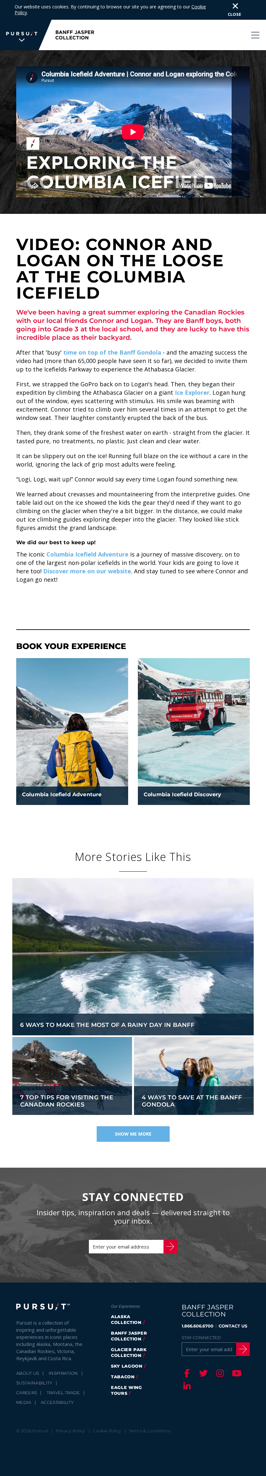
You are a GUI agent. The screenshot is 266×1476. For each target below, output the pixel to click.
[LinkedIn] (186, 1386)
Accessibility (57, 1402)
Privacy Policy (70, 1430)
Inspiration (63, 1373)
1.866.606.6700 (197, 1325)
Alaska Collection (126, 1319)
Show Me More (133, 1134)
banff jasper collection (129, 1335)
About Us (27, 1373)
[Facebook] (186, 1373)
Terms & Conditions (149, 1430)
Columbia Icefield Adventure (87, 554)
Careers (26, 1392)
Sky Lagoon (126, 1366)
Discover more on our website (87, 571)
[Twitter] (202, 1373)
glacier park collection (129, 1352)
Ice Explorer (192, 392)
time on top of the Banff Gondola (112, 352)
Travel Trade (63, 1392)
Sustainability (34, 1382)
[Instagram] (219, 1373)
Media (23, 1402)
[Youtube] (235, 1373)
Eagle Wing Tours (126, 1390)
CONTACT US (233, 1325)
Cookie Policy (107, 1430)
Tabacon (123, 1376)
